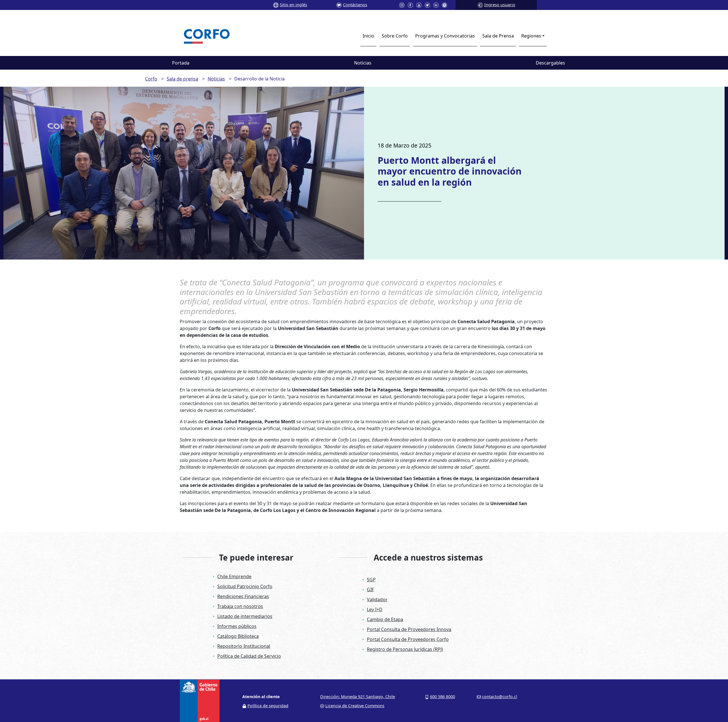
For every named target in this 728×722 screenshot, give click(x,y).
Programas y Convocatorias (445, 36)
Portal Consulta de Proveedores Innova (409, 629)
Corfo (151, 79)
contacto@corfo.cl (499, 696)
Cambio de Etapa (385, 619)
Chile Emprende (234, 576)
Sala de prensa (182, 79)
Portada (180, 63)
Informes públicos (237, 626)
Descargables (550, 63)
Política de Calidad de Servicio (249, 656)
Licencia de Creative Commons (354, 705)
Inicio (368, 36)
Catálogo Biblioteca (238, 636)
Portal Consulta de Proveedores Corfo (408, 639)
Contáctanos (355, 4)
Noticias (362, 63)
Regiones (531, 36)
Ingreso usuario (499, 4)
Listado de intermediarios (244, 616)
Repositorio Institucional (243, 646)
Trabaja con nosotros (240, 606)
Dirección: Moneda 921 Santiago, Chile (357, 696)
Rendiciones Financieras (243, 596)
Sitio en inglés (293, 4)
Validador (377, 599)
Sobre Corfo (395, 36)
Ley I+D (374, 609)
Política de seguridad (267, 705)
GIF (370, 589)
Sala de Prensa (498, 36)
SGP (371, 579)
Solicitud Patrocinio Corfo (244, 586)
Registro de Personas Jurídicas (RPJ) (405, 649)
